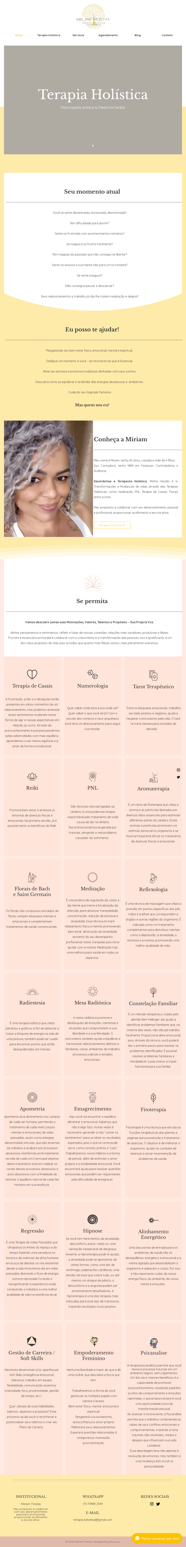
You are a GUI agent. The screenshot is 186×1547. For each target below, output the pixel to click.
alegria (132, 296)
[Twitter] (178, 777)
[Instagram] (178, 770)
